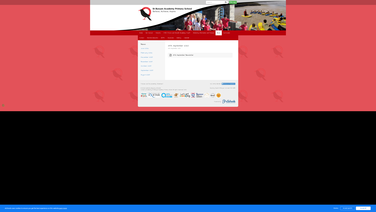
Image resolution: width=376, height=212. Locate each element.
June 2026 (145, 48)
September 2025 (147, 70)
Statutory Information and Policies (203, 33)
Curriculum (226, 33)
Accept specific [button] (347, 208)
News (218, 33)
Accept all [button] (363, 208)
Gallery (179, 38)
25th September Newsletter (183, 55)
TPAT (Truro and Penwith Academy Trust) (176, 33)
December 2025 (147, 57)
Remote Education (152, 38)
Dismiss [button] (336, 208)
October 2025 (146, 66)
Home (141, 33)
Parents (158, 33)
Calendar (186, 38)
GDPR (163, 38)
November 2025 (147, 62)
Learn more (63, 208)
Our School (149, 33)
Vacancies (171, 38)
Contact (141, 38)
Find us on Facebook (229, 84)
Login (234, 2)
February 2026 (146, 53)
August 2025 (145, 75)
